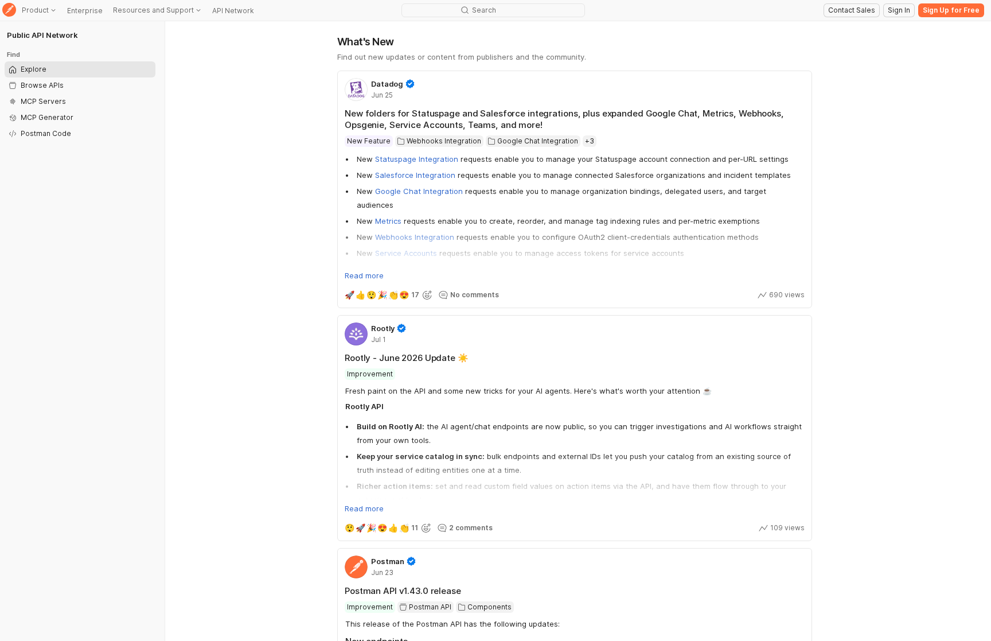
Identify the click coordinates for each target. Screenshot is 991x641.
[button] (469, 295)
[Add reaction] (427, 295)
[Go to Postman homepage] (9, 10)
